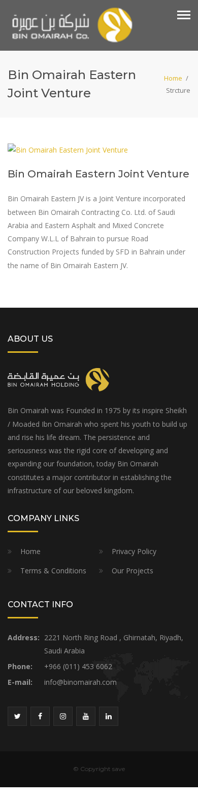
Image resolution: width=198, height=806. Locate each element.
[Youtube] (85, 716)
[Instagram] (63, 716)
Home (173, 78)
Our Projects (132, 570)
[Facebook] (40, 716)
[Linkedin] (108, 716)
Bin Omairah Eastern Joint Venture (98, 174)
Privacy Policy (134, 551)
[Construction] (71, 24)
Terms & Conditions (53, 570)
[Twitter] (17, 716)
